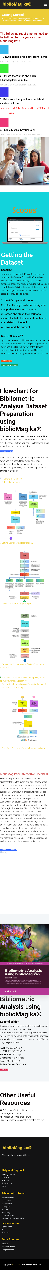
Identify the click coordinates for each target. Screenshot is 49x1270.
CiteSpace (6, 1207)
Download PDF (7, 451)
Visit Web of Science (10, 365)
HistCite (5, 1209)
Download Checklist (9, 850)
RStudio (5, 1232)
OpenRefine (7, 1226)
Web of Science (8, 1247)
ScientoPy (6, 1212)
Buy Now (4, 1070)
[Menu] (45, 4)
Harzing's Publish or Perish (13, 1218)
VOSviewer (6, 1201)
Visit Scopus (7, 361)
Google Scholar (8, 1250)
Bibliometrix (7, 1204)
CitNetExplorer (8, 1215)
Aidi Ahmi (16, 1264)
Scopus (5, 1244)
